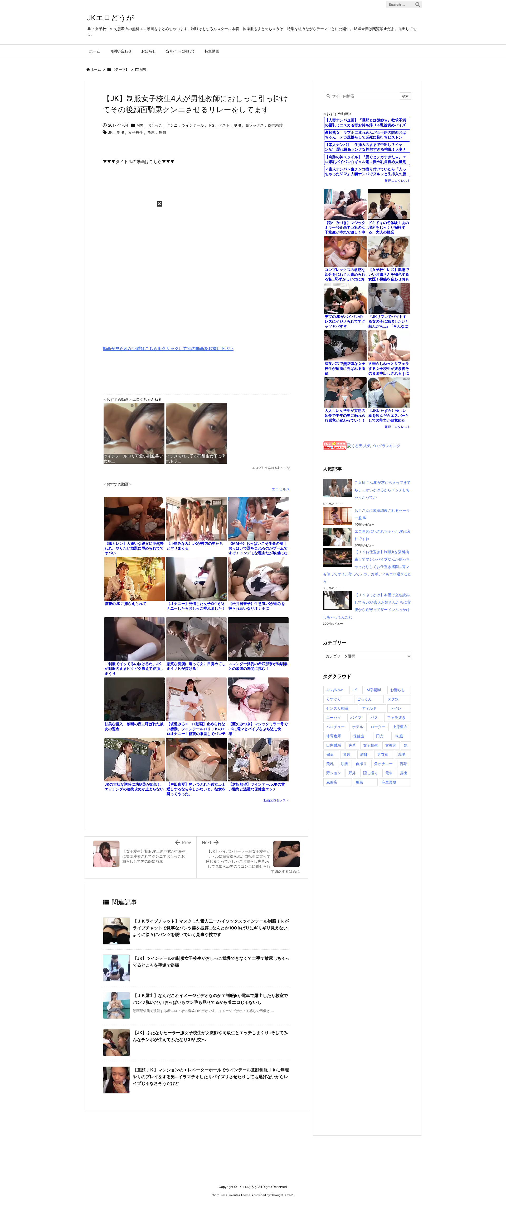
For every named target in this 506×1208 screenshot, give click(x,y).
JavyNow (334, 689)
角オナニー (383, 763)
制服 (120, 132)
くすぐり (333, 699)
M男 (143, 69)
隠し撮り (370, 773)
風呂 (359, 782)
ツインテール (193, 125)
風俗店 (331, 782)
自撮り (361, 763)
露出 (403, 773)
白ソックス (254, 125)
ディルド (369, 708)
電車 (389, 773)
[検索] (418, 4)
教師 (364, 754)
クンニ (172, 125)
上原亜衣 (400, 726)
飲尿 (162, 132)
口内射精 (333, 745)
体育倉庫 (333, 736)
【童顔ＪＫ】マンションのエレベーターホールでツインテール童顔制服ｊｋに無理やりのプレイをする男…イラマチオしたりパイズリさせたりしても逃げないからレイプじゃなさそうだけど (211, 1076)
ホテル (357, 726)
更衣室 (382, 754)
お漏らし (397, 689)
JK (110, 132)
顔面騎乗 (275, 125)
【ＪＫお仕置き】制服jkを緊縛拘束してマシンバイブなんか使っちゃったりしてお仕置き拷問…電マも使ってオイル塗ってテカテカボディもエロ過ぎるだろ (367, 567)
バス (374, 717)
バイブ (355, 717)
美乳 (330, 763)
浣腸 (401, 754)
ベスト (224, 125)
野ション (333, 773)
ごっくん (364, 699)
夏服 (237, 125)
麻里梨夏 (389, 782)
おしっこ (155, 125)
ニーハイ (333, 717)
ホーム (96, 69)
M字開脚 (374, 689)
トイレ (395, 708)
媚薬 (330, 754)
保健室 (358, 736)
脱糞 (344, 763)
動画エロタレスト (276, 800)
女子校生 (135, 132)
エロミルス (280, 489)
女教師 (390, 745)
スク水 (393, 699)
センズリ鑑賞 (337, 708)
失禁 (352, 745)
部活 (403, 763)
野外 (352, 773)
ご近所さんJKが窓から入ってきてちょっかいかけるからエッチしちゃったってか (382, 489)
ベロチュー (335, 726)
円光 (379, 736)
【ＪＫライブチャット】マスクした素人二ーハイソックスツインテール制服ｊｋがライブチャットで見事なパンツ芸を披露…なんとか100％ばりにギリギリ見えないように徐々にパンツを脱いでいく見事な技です (211, 927)
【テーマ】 (120, 69)
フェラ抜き (396, 717)
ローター (378, 726)
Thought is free (281, 1195)
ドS (211, 125)
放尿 (151, 132)
